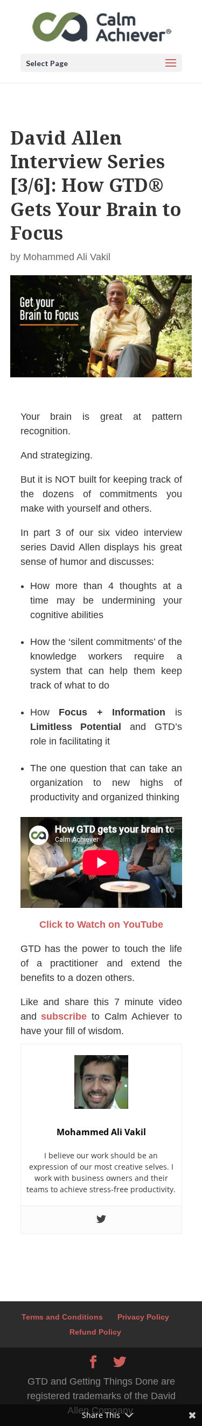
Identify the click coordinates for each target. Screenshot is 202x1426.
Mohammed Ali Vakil (66, 257)
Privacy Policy (143, 1317)
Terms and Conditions (62, 1317)
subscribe (64, 1016)
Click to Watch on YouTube (101, 924)
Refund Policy (95, 1332)
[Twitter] (101, 1220)
